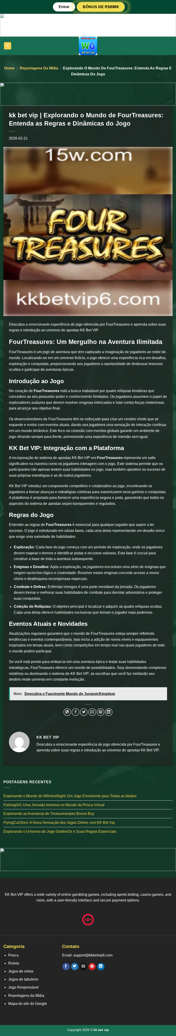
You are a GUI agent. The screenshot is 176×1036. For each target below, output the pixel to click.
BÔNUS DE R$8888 (101, 7)
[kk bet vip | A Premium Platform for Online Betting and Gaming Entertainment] (88, 46)
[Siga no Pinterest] (92, 966)
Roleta (13, 963)
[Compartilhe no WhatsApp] (67, 712)
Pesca (13, 955)
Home (9, 68)
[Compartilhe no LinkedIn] (109, 712)
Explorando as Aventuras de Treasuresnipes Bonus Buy (48, 814)
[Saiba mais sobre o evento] (88, 25)
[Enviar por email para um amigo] (92, 712)
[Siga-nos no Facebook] (65, 966)
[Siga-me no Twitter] (74, 966)
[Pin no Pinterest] (100, 712)
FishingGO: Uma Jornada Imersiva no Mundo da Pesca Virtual (53, 805)
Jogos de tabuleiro (23, 979)
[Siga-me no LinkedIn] (100, 966)
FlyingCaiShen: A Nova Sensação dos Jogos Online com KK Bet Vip (59, 822)
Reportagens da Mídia (39, 68)
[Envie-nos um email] (83, 966)
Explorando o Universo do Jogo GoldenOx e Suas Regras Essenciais (59, 831)
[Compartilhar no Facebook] (75, 712)
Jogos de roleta (20, 971)
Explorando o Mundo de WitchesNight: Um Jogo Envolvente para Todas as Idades (70, 796)
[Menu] (7, 46)
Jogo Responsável (23, 987)
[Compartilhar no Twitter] (84, 712)
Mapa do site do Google (27, 1004)
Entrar (64, 7)
